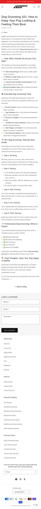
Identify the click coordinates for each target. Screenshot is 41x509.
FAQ (5, 361)
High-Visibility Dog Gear (11, 428)
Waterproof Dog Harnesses (12, 411)
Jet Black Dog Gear (10, 458)
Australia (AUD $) (20, 492)
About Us (7, 344)
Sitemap (6, 370)
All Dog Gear (8, 402)
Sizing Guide (8, 352)
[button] (2, 7)
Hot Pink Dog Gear (10, 449)
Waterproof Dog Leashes (12, 420)
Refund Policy (8, 382)
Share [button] (5, 32)
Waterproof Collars (10, 415)
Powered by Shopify (26, 505)
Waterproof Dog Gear (10, 407)
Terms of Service (9, 390)
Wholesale (7, 365)
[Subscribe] (35, 472)
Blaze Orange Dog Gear (11, 440)
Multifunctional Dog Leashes (13, 424)
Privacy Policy (8, 386)
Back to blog (22, 287)
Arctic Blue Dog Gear (10, 445)
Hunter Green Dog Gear (11, 453)
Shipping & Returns (10, 357)
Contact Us (7, 348)
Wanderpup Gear (18, 505)
